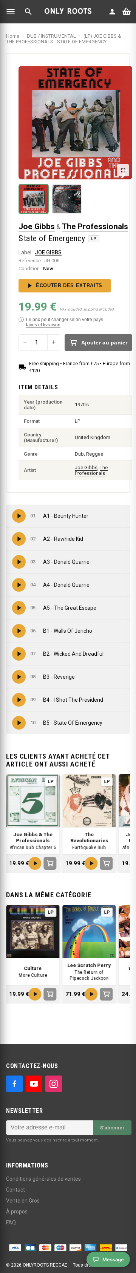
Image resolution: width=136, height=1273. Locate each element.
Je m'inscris (116, 651)
